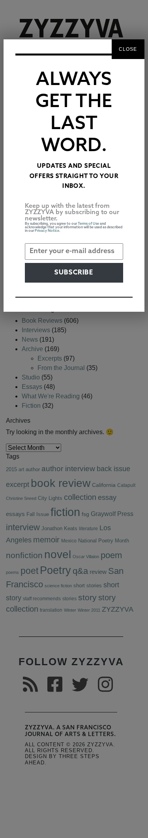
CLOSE (128, 49)
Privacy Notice (47, 231)
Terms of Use (88, 224)
